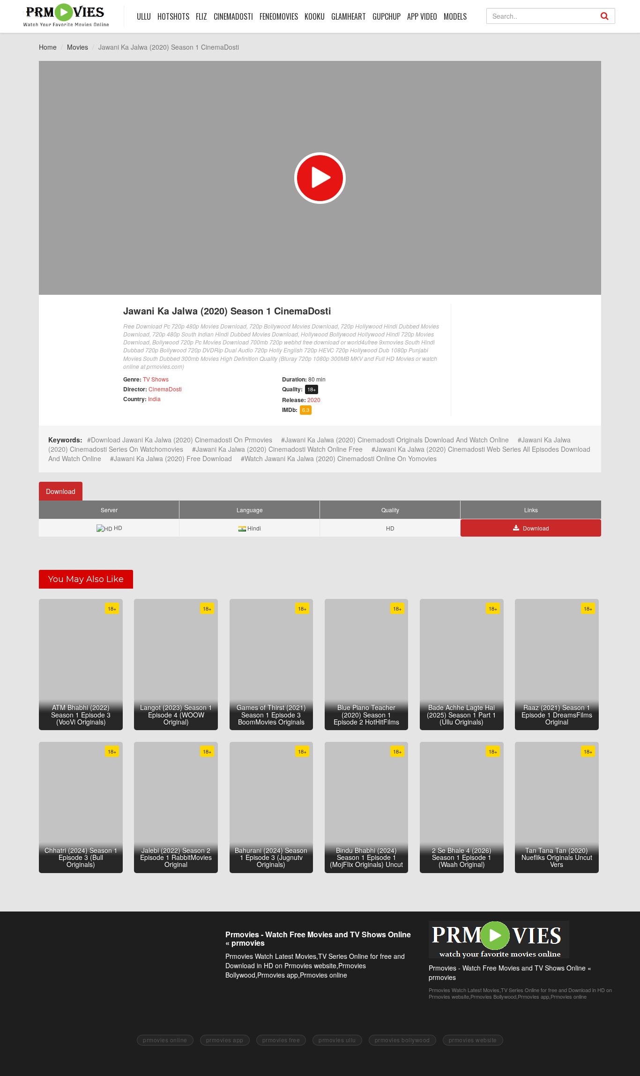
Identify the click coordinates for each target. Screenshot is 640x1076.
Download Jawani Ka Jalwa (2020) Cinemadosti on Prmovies (181, 439)
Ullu (144, 16)
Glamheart (348, 16)
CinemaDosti (165, 389)
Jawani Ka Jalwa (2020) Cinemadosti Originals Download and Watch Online (397, 439)
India (154, 399)
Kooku (315, 16)
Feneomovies (279, 16)
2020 (313, 400)
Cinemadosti (233, 16)
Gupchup (386, 16)
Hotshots (173, 16)
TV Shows (156, 379)
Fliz (201, 16)
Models (455, 16)
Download (60, 491)
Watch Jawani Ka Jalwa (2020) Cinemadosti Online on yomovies (341, 458)
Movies (77, 47)
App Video (422, 16)
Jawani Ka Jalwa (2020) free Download (173, 458)
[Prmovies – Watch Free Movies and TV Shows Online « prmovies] (66, 14)
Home (48, 47)
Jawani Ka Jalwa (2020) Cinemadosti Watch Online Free (279, 449)
